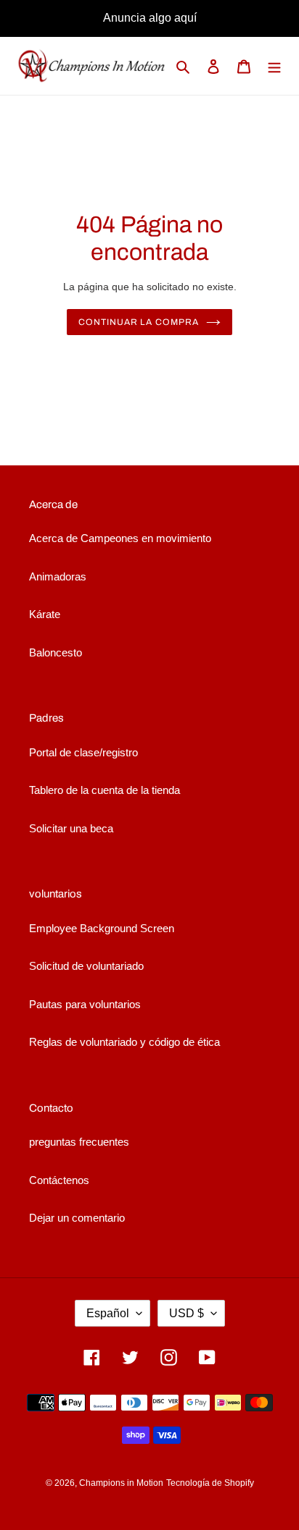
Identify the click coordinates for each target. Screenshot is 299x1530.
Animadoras (57, 576)
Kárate (44, 614)
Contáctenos (59, 1180)
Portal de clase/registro (83, 752)
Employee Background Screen (101, 928)
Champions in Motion (121, 1483)
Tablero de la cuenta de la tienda (104, 790)
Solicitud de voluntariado (86, 966)
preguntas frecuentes (79, 1142)
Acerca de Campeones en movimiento (120, 538)
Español (107, 1313)
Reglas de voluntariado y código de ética (124, 1042)
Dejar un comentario (77, 1218)
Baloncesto (55, 652)
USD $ (186, 1313)
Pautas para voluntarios (85, 1004)
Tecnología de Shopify (210, 1483)
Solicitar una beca (71, 828)
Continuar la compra (138, 322)
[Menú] (274, 66)
